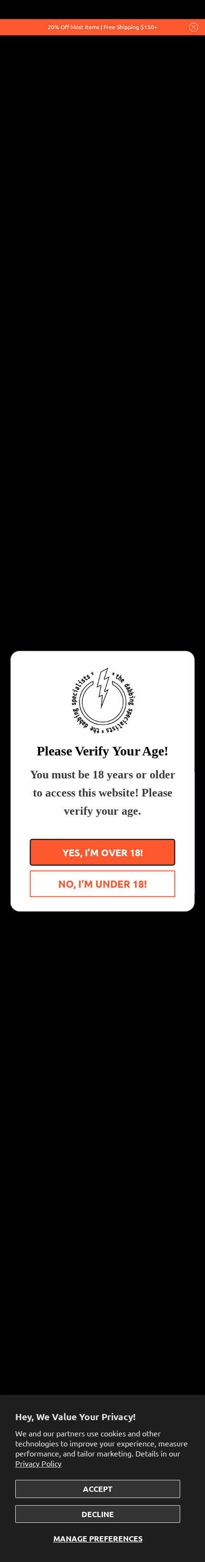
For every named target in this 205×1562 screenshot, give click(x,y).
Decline (98, 1514)
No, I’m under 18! (102, 883)
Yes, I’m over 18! (102, 852)
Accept (98, 1489)
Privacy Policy (38, 1463)
